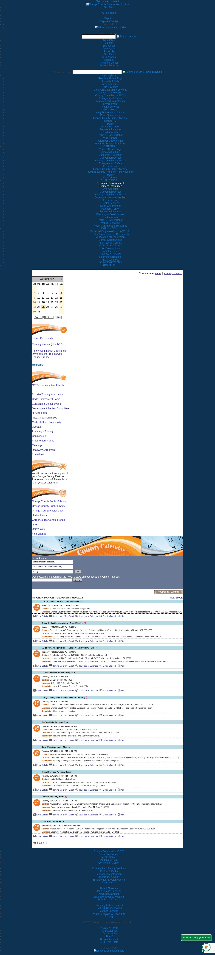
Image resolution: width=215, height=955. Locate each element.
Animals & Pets (109, 860)
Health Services (109, 888)
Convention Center (108, 862)
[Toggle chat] (206, 946)
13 (52, 297)
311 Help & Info (109, 942)
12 (47, 297)
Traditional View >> (168, 592)
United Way (38, 529)
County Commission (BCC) (109, 851)
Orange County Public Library (48, 506)
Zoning (109, 916)
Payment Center (109, 21)
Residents (109, 40)
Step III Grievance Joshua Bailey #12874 (60, 673)
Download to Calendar (88, 616)
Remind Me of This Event (63, 616)
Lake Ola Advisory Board (53, 797)
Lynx (34, 524)
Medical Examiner (109, 894)
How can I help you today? (196, 937)
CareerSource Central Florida (48, 520)
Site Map (109, 7)
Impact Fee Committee (44, 417)
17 (38, 302)
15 (61, 297)
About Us (109, 51)
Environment (109, 882)
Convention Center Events (46, 403)
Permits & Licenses (109, 899)
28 (56, 307)
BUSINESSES (109, 180)
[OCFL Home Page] (107, 4)
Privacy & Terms (109, 928)
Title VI (109, 936)
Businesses (109, 45)
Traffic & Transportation (109, 908)
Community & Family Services (110, 89)
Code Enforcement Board (46, 399)
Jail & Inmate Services (108, 891)
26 (47, 307)
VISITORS (109, 146)
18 (43, 302)
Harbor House (40, 515)
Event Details (42, 616)
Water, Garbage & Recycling (109, 913)
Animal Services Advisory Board (56, 772)
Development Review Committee (50, 408)
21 (56, 302)
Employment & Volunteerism (109, 879)
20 (52, 302)
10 (38, 297)
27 (52, 307)
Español (109, 18)
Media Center (108, 857)
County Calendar (173, 273)
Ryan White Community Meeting (56, 747)
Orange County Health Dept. (48, 510)
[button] (126, 36)
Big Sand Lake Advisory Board (55, 722)
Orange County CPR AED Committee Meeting (62, 601)
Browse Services (108, 65)
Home (158, 273)
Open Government (109, 854)
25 (43, 307)
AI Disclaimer (109, 930)
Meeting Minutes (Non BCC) (47, 344)
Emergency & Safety (109, 877)
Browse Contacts (109, 939)
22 (61, 302)
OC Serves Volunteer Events (48, 385)
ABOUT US (109, 265)
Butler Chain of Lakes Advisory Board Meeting (62, 623)
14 (56, 297)
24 (38, 307)
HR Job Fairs (39, 413)
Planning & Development (109, 905)
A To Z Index (109, 12)
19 (47, 302)
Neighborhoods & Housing (109, 896)
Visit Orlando (39, 533)
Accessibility (110, 933)
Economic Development (109, 874)
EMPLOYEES (109, 228)
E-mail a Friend (109, 616)
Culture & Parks (109, 871)
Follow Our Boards (42, 338)
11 (43, 297)
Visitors (109, 43)
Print (122, 616)
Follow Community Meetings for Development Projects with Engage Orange (49, 353)
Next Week (176, 597)
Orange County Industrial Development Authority (63, 698)
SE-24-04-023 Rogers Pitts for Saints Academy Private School (69, 648)
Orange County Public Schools (49, 501)
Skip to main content (107, 1)
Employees (109, 48)
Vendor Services (109, 911)
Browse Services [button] (152, 72)
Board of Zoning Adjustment (47, 394)
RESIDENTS (109, 75)
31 (38, 311)
